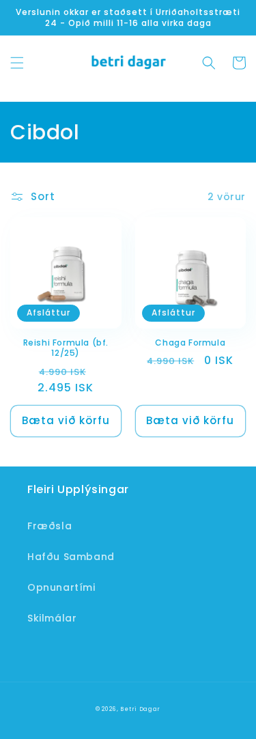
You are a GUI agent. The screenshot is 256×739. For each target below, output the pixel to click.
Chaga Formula (190, 342)
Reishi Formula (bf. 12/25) (66, 348)
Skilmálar (51, 618)
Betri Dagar (140, 709)
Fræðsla (49, 526)
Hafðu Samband (71, 556)
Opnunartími (61, 587)
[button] (17, 63)
